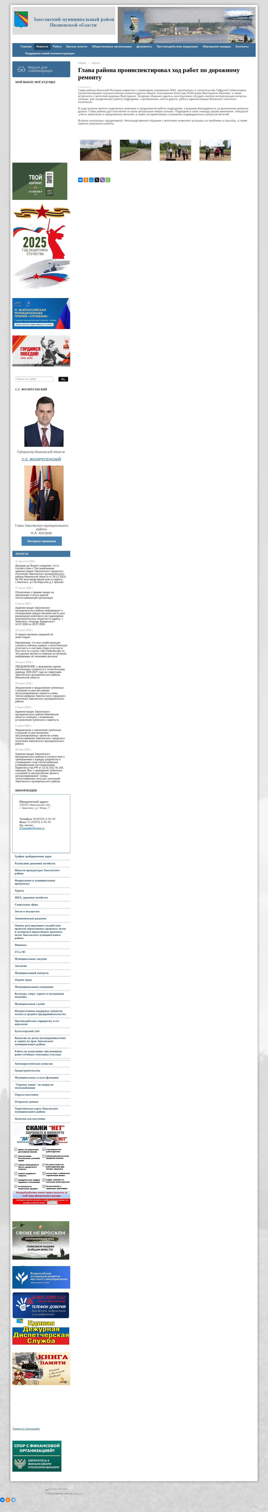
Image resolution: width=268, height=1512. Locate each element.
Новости (42, 46)
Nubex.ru (78, 1493)
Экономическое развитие (30, 918)
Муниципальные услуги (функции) (37, 1077)
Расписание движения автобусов (35, 863)
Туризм (19, 890)
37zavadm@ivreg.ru (32, 828)
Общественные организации (112, 46)
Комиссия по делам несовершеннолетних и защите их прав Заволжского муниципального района (40, 1041)
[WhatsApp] (108, 180)
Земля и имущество (27, 911)
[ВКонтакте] (80, 180)
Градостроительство (27, 1070)
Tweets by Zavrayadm (26, 1428)
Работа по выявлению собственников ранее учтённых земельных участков (38, 1053)
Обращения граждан (217, 46)
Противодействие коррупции (177, 46)
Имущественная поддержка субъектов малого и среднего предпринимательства (40, 1013)
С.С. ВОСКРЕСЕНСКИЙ (41, 459)
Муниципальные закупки (31, 958)
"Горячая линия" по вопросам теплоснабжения (34, 1086)
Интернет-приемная (41, 541)
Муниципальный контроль (32, 973)
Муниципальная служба (30, 1004)
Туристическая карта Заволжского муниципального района (36, 1110)
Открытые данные (26, 1101)
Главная (26, 46)
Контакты (242, 46)
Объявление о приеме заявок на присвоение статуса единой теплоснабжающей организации (34, 595)
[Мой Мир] (91, 180)
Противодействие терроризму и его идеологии (37, 1023)
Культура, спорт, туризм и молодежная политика (39, 995)
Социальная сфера (26, 904)
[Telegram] (13, 1499)
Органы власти (76, 46)
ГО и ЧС (20, 952)
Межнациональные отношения (34, 986)
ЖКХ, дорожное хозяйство (31, 897)
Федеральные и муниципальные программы (35, 882)
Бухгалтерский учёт (27, 1031)
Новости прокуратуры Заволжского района (37, 872)
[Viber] (102, 180)
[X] (97, 180)
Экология (21, 965)
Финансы (20, 945)
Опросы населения (26, 1094)
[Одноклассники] (86, 180)
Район (57, 46)
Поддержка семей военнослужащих (50, 53)
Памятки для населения (30, 1118)
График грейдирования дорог (33, 856)
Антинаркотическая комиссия (34, 1063)
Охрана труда (23, 979)
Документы (144, 46)
